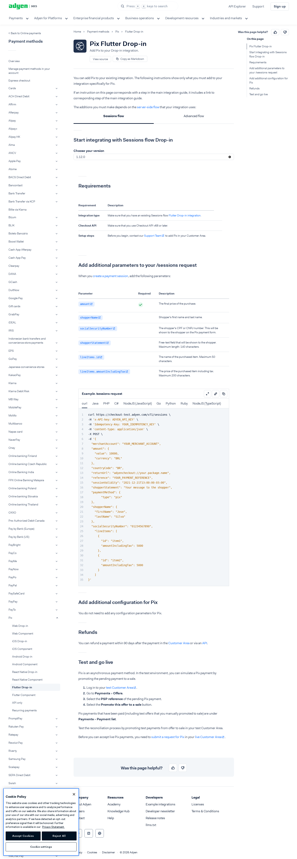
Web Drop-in (20, 626)
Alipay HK (14, 137)
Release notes (155, 818)
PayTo (12, 609)
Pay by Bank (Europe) (21, 529)
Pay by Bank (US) (18, 537)
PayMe (12, 561)
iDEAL (12, 322)
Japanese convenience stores (26, 367)
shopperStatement (93, 342)
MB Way (13, 399)
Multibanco (15, 423)
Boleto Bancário (18, 233)
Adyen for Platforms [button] (48, 18)
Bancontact (15, 185)
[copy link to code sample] (215, 393)
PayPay (12, 601)
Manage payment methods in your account (29, 71)
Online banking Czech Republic (27, 464)
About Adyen (82, 804)
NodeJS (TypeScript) (207, 403)
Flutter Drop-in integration (185, 215)
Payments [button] (16, 18)
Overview (14, 61)
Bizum (12, 217)
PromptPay (15, 718)
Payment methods (98, 31)
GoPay (12, 359)
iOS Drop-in (19, 641)
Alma (11, 145)
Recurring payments (24, 710)
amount (85, 304)
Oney (11, 448)
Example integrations (160, 804)
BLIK (11, 225)
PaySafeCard (16, 593)
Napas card (15, 431)
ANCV (12, 153)
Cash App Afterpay (19, 249)
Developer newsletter (160, 811)
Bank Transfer (16, 193)
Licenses (198, 804)
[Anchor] (70, 140)
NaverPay (14, 440)
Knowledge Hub (118, 811)
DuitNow (13, 290)
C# (116, 403)
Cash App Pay (17, 258)
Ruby (184, 403)
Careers (79, 811)
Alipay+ (12, 128)
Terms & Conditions (205, 811)
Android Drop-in (22, 656)
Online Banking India (21, 472)
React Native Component (27, 679)
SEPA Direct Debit (19, 775)
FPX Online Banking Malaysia (26, 480)
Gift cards (14, 306)
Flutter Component (23, 695)
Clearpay (13, 266)
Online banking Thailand (23, 504)
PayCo (12, 553)
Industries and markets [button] (226, 18)
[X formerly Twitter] (99, 833)
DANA (12, 274)
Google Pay (15, 298)
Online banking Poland (22, 488)
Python (171, 403)
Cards (12, 88)
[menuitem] (18, 18)
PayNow (13, 569)
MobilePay (14, 407)
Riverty (12, 751)
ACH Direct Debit (18, 96)
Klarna (12, 383)
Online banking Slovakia (23, 496)
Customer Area (179, 643)
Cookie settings (41, 846)
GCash (12, 282)
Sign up (280, 6)
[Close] (74, 794)
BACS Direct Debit (19, 177)
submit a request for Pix (167, 737)
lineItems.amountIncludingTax (102, 371)
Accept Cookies (23, 836)
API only (17, 702)
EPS (11, 351)
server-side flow (148, 107)
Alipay (12, 120)
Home (77, 31)
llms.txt (151, 825)
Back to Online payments (26, 33)
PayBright (14, 545)
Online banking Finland (22, 456)
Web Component (22, 633)
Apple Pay (14, 161)
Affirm (12, 104)
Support (258, 6)
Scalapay (13, 767)
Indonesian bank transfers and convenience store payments (27, 340)
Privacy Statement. (53, 827)
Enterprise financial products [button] (93, 18)
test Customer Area (119, 687)
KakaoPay (14, 375)
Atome (12, 169)
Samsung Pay (16, 759)
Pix (10, 618)
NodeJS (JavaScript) (137, 403)
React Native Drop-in (24, 672)
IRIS (11, 330)
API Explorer (237, 6)
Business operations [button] (139, 18)
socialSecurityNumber (96, 328)
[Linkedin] (88, 833)
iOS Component (22, 649)
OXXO (12, 512)
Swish (12, 783)
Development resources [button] (182, 18)
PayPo (12, 577)
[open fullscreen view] (207, 393)
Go (159, 403)
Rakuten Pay (16, 726)
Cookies (92, 852)
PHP (106, 403)
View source (100, 59)
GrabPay (13, 314)
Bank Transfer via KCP (21, 201)
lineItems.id (89, 357)
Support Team (152, 235)
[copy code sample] (223, 393)
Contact (79, 818)
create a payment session (110, 276)
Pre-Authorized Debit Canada (26, 520)
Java (95, 403)
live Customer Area (208, 737)
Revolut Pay (15, 743)
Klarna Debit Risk (18, 391)
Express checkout (19, 80)
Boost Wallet (16, 241)
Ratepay (13, 734)
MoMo (12, 415)
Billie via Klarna (17, 209)
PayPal (12, 585)
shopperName (89, 317)
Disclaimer (108, 852)
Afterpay (13, 112)
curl (84, 403)
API (204, 643)
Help (110, 818)
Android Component (24, 664)
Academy (113, 804)
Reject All (59, 836)
